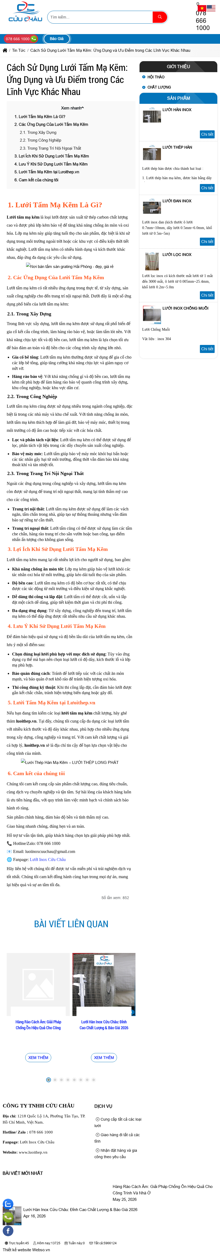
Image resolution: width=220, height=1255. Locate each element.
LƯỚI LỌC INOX (177, 254)
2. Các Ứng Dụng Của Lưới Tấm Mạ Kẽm (51, 124)
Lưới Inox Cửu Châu (48, 859)
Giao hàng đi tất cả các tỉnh (117, 1138)
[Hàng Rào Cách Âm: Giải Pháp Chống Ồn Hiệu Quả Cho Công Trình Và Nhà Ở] (38, 984)
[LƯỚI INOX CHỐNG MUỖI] (152, 322)
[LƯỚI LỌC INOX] (152, 269)
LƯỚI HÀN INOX (177, 110)
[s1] (25, 22)
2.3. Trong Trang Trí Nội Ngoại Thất (50, 148)
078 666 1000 (41, 1132)
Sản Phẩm (178, 98)
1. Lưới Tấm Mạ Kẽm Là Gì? (39, 116)
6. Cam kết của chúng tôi (36, 180)
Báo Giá (57, 38)
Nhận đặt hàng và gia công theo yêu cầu (115, 1153)
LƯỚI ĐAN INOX (177, 201)
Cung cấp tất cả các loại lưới (117, 1122)
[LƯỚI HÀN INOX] (152, 124)
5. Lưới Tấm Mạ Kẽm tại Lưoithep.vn (46, 172)
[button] (82, 107)
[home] (5, 50)
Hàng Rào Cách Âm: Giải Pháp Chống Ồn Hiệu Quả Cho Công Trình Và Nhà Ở (38, 1027)
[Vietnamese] (202, 8)
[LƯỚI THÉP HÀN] (152, 161)
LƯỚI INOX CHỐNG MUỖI (185, 308)
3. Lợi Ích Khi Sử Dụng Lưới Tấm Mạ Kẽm (51, 156)
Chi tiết (207, 134)
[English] (211, 8)
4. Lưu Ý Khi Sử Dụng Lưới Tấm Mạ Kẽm (51, 164)
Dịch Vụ (103, 1106)
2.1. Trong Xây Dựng (38, 132)
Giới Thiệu (178, 66)
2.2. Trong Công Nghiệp (40, 140)
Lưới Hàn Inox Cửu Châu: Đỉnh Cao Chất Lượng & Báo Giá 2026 (104, 1024)
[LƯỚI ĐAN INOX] (152, 215)
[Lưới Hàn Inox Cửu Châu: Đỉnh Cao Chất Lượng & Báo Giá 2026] (103, 984)
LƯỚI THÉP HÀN (177, 147)
